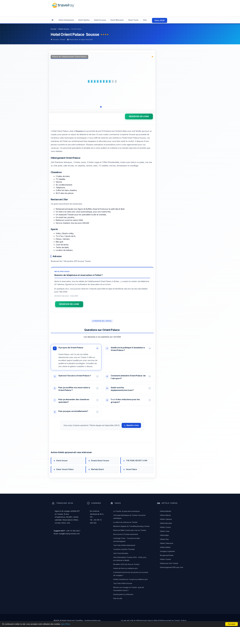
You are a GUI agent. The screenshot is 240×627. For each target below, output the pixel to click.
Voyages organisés (167, 551)
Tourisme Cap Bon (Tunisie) (124, 549)
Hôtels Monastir (166, 523)
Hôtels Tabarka (166, 519)
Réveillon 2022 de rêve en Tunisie (126, 564)
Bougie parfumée (166, 555)
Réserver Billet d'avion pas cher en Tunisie (129, 530)
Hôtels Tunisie (165, 559)
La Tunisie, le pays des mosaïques (126, 511)
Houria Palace (132, 469)
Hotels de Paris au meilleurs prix (125, 568)
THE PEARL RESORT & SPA (137, 461)
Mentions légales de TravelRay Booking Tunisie (131, 526)
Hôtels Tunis (165, 531)
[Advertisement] (137, 8)
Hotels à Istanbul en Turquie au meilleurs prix (130, 579)
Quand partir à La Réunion (123, 594)
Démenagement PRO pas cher (171, 567)
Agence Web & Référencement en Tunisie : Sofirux (166, 620)
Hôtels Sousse (63, 29)
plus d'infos (65, 624)
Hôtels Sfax (164, 539)
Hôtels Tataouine (166, 543)
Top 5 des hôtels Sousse (122, 583)
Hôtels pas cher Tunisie (169, 563)
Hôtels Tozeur (165, 527)
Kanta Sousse (62, 461)
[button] (76, 348)
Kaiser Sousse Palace (65, 469)
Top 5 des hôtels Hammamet (124, 545)
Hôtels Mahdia (165, 511)
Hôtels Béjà (164, 535)
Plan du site (117, 598)
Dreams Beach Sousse (100, 461)
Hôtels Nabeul (165, 515)
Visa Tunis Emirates (120, 553)
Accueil (53, 29)
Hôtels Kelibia (165, 547)
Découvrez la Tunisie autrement (125, 534)
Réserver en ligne (139, 116)
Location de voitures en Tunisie (125, 522)
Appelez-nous (132, 425)
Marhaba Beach (97, 469)
